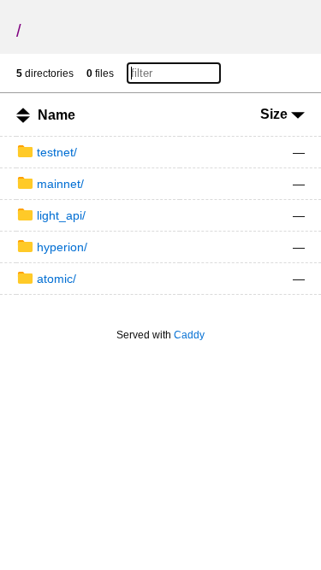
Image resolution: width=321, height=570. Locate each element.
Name (56, 115)
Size (275, 114)
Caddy (189, 335)
